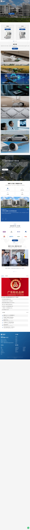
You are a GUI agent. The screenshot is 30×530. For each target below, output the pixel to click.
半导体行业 (24, 348)
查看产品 (18, 13)
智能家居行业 (16, 349)
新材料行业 (24, 349)
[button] (14, 271)
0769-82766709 (5, 340)
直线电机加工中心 (3, 352)
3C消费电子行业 (17, 347)
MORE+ (27, 312)
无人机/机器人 (24, 347)
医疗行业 (16, 350)
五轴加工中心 (2, 351)
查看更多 (14, 48)
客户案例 (14, 240)
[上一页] (3, 219)
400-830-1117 (4, 337)
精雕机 (1, 347)
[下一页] (6, 219)
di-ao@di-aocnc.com (5, 341)
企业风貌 (16, 340)
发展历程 (16, 339)
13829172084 (4, 339)
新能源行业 (24, 350)
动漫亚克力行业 (17, 348)
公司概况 (16, 336)
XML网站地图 (15, 358)
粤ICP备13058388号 (21, 357)
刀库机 (1, 348)
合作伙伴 (16, 343)
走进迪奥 (11, 13)
